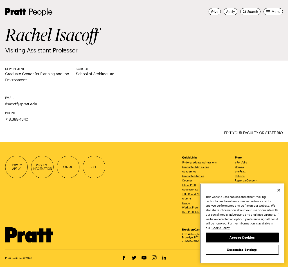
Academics (189, 171)
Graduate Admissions (195, 166)
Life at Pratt (189, 184)
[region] (242, 223)
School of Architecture (95, 73)
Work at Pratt (190, 207)
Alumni (186, 198)
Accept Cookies (242, 237)
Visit (93, 167)
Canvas (239, 166)
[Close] (279, 190)
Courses (187, 180)
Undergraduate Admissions (199, 162)
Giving (186, 202)
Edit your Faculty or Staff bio (253, 133)
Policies (240, 175)
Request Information (42, 167)
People (40, 11)
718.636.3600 (190, 240)
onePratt (240, 171)
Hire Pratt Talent (192, 211)
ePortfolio (241, 162)
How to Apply (16, 167)
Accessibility (190, 189)
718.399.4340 (16, 119)
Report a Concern (246, 180)
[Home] (29, 235)
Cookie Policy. (221, 227)
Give (214, 11)
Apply (230, 11)
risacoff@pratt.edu (21, 104)
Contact (68, 167)
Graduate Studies (193, 175)
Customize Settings (242, 249)
